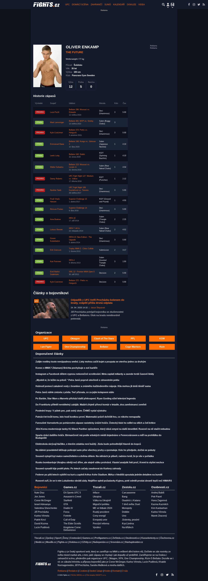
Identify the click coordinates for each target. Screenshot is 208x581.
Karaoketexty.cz (149, 538)
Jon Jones (39, 496)
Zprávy (49, 538)
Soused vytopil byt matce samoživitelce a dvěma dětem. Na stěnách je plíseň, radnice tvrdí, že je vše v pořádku (95, 456)
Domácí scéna (80, 4)
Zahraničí (96, 4)
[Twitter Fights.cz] (199, 4)
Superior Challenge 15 (78, 199)
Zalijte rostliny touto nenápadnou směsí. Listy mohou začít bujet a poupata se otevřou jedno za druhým (91, 361)
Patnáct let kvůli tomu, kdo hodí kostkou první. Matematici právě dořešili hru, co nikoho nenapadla (88, 417)
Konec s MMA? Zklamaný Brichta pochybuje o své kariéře (66, 368)
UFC (67, 4)
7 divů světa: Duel (131, 504)
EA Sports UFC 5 (72, 492)
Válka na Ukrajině (102, 500)
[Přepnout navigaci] (168, 4)
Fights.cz (62, 542)
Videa (141, 4)
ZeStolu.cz (118, 538)
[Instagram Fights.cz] (194, 4)
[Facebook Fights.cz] (189, 4)
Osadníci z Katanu (131, 500)
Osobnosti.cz (133, 538)
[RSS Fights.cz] (204, 4)
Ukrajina (97, 496)
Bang (124, 496)
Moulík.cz (51, 542)
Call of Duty (69, 519)
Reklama (62, 571)
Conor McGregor (42, 500)
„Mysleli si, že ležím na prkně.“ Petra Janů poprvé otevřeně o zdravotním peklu (77, 380)
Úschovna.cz (167, 538)
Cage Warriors (133, 347)
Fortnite (67, 516)
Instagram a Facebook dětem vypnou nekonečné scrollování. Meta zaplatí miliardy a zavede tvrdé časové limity (95, 374)
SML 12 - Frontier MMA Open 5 (82, 272)
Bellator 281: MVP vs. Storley (81, 121)
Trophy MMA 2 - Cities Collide (81, 249)
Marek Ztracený (159, 516)
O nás (125, 571)
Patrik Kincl (40, 519)
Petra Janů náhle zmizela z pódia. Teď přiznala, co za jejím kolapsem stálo (75, 392)
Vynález (97, 527)
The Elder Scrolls (72, 523)
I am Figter (46, 347)
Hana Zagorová (159, 500)
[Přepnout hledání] (163, 4)
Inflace (96, 492)
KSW (162, 338)
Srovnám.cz (116, 542)
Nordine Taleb (55, 190)
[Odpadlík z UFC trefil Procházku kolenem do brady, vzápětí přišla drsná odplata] (51, 308)
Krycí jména (128, 523)
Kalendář (119, 4)
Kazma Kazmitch (159, 504)
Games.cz (87, 538)
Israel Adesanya (42, 504)
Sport (58, 538)
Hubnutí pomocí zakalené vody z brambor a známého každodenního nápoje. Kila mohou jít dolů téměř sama (93, 386)
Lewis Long (54, 156)
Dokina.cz (74, 542)
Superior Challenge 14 (78, 208)
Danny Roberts (56, 179)
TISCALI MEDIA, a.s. (78, 575)
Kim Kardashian (159, 508)
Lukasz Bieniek (56, 230)
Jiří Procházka (41, 512)
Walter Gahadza (56, 167)
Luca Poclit (54, 112)
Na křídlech (127, 527)
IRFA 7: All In (74, 228)
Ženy (65, 538)
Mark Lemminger (57, 122)
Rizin (162, 347)
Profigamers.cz (103, 538)
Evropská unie (100, 519)
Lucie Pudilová (41, 527)
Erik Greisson (55, 250)
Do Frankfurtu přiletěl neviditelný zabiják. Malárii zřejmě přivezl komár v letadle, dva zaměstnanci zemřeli (91, 404)
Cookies (83, 571)
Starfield (68, 500)
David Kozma (41, 523)
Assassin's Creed (72, 496)
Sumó (107, 4)
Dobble (125, 512)
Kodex (107, 571)
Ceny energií (99, 516)
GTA (66, 504)
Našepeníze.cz (101, 542)
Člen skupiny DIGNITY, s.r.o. (96, 575)
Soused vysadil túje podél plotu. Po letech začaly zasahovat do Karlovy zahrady (78, 468)
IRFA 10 (72, 218)
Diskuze (131, 4)
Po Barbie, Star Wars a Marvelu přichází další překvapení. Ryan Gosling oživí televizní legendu (86, 398)
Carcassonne (128, 492)
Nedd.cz (40, 542)
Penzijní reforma (101, 523)
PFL (133, 338)
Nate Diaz (39, 492)
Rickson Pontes (56, 209)
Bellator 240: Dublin (77, 154)
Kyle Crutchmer (56, 133)
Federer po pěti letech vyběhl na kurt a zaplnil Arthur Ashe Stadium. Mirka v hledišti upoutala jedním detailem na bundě (99, 474)
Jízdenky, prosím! (130, 519)
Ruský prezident (101, 512)
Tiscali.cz (39, 538)
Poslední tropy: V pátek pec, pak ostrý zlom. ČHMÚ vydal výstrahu (71, 410)
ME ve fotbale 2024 (102, 508)
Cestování (75, 538)
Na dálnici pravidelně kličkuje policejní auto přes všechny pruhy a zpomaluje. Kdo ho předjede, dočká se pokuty (95, 450)
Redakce (72, 571)
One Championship (75, 347)
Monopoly (127, 508)
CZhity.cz (86, 542)
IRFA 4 (71, 260)
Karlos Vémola (41, 516)
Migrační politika (101, 504)
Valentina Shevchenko (45, 508)
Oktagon (75, 338)
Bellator (104, 347)
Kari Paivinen (55, 262)
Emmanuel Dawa (57, 144)
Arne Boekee (55, 219)
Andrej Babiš (157, 492)
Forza (66, 512)
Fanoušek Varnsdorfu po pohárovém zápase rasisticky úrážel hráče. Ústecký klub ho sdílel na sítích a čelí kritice (96, 423)
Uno (124, 516)
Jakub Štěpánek (98, 308)
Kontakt (116, 571)
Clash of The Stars (104, 338)
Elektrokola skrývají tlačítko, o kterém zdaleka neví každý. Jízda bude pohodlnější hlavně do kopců (88, 444)
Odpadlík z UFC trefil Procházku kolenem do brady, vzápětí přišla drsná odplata (97, 301)
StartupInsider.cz (134, 542)
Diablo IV (68, 508)
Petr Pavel (156, 496)
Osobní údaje (96, 571)
